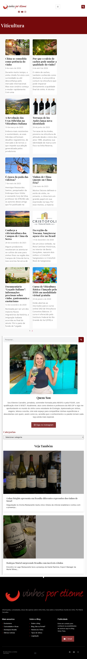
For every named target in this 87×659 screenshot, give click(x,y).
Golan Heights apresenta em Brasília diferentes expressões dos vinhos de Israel (42, 499)
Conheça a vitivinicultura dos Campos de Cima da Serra (16, 234)
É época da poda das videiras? (16, 178)
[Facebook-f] (70, 652)
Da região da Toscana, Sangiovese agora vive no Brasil (44, 233)
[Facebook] (18, 11)
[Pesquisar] (81, 339)
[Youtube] (22, 11)
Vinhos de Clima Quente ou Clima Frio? (42, 179)
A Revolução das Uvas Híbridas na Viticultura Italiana (16, 120)
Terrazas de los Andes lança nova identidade (42, 120)
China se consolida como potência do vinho (16, 61)
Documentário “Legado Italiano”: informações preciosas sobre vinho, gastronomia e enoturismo (17, 294)
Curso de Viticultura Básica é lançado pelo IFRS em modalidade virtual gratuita (45, 291)
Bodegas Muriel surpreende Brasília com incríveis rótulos (34, 562)
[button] (83, 6)
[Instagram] (25, 11)
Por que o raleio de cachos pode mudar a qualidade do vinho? (45, 61)
